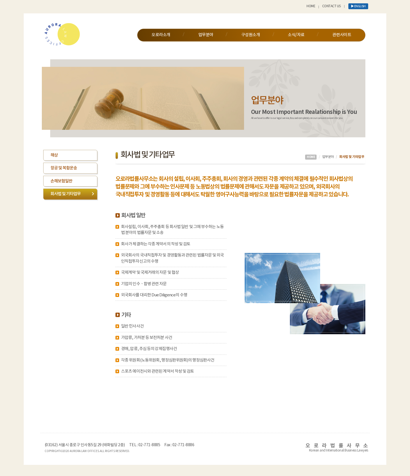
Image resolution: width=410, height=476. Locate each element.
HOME (311, 6)
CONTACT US (331, 6)
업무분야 (205, 35)
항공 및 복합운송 (63, 168)
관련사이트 (341, 35)
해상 (54, 155)
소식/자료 (296, 35)
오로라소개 (160, 35)
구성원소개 (250, 35)
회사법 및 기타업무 (65, 194)
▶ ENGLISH (358, 6)
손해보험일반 (61, 181)
